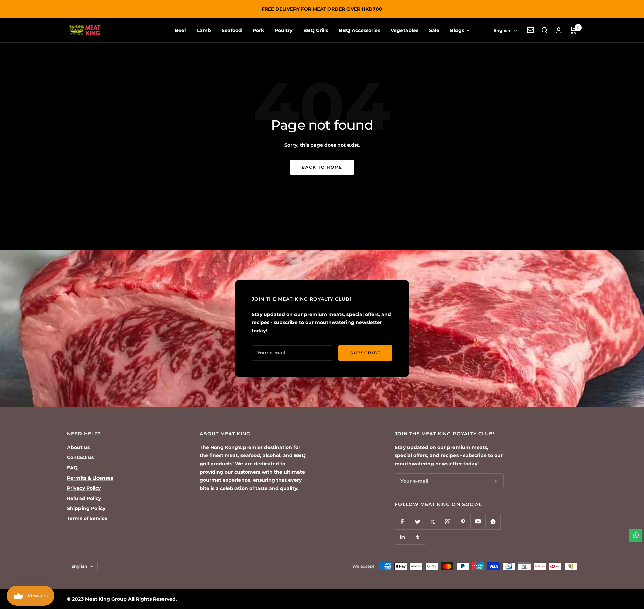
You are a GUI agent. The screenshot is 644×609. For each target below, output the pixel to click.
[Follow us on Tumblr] (417, 536)
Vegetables (404, 30)
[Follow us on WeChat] (492, 521)
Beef (180, 30)
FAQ (72, 468)
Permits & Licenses (90, 478)
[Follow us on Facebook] (402, 521)
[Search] (545, 30)
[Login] (559, 30)
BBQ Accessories (359, 30)
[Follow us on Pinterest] (462, 521)
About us (78, 447)
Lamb (204, 30)
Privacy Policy (84, 488)
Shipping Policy (86, 508)
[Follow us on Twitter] (417, 521)
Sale (434, 30)
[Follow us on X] (432, 521)
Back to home (322, 167)
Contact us (80, 457)
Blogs (457, 30)
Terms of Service (87, 518)
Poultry (283, 30)
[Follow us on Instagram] (447, 521)
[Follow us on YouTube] (477, 521)
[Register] (494, 481)
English (502, 30)
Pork (258, 30)
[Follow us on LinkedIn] (402, 536)
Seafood (232, 30)
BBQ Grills (315, 30)
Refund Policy (84, 498)
